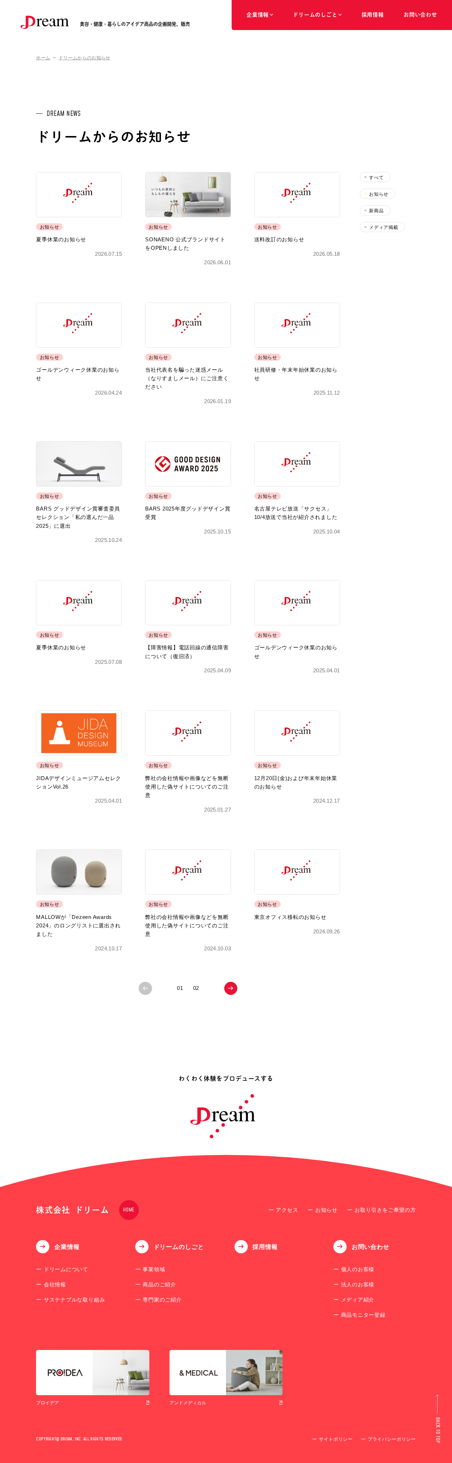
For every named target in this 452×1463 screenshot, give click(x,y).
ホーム (43, 57)
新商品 (376, 210)
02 (196, 988)
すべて (376, 177)
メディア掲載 (383, 227)
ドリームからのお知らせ (85, 57)
